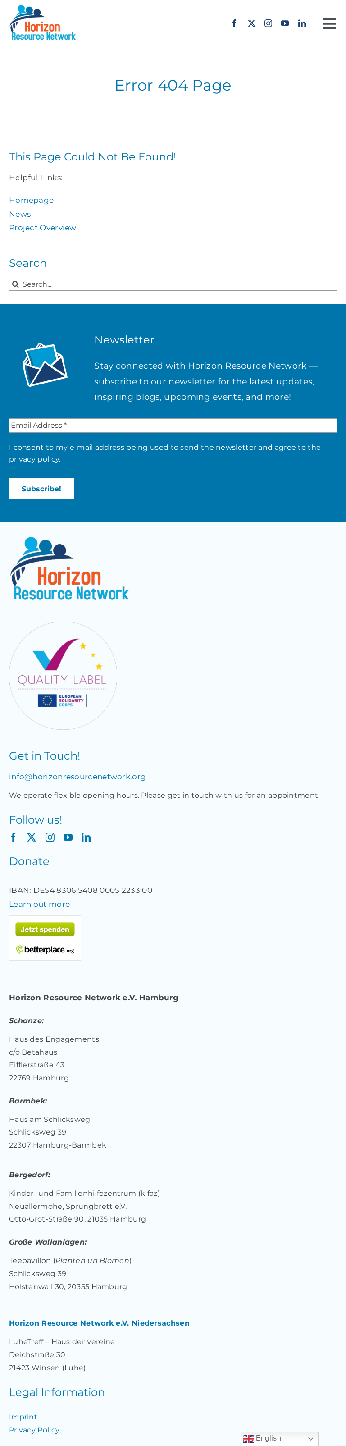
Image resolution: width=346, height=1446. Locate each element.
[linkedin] (302, 23)
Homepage (31, 200)
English (267, 1438)
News (20, 214)
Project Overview (43, 227)
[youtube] (285, 23)
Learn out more (39, 904)
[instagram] (268, 23)
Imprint (23, 1417)
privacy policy (34, 459)
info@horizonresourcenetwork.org (77, 776)
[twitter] (251, 23)
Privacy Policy (34, 1430)
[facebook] (234, 23)
